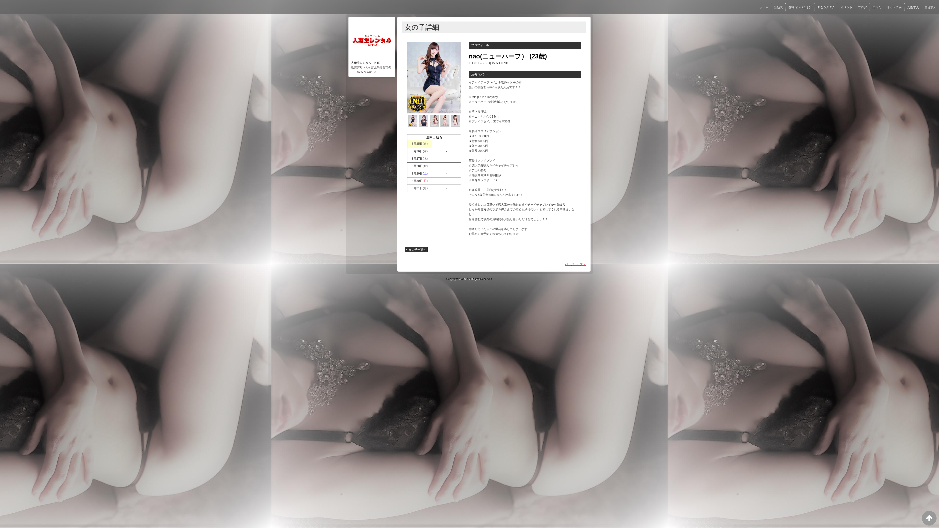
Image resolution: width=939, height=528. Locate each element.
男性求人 (930, 7)
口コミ (876, 7)
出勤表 (778, 7)
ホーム (764, 7)
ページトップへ (575, 264)
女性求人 (913, 7)
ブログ (862, 7)
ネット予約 (894, 7)
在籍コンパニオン (800, 7)
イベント (846, 7)
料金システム (826, 7)
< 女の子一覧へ (416, 249)
